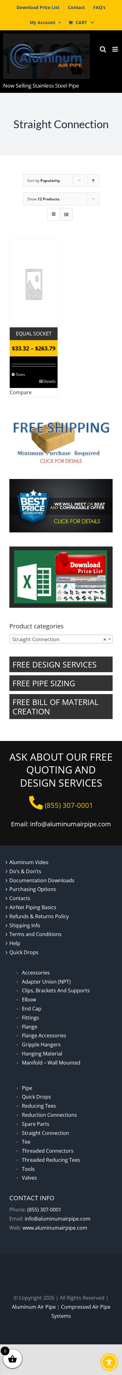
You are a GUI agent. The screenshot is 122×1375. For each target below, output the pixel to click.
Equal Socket (34, 333)
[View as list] (66, 214)
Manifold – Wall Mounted (51, 1062)
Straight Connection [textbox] (59, 639)
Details (49, 381)
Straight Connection (45, 1133)
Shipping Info (24, 925)
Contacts (19, 898)
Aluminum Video (28, 862)
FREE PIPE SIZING (44, 683)
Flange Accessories (44, 1035)
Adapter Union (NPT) (46, 981)
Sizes (20, 374)
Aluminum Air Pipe (34, 1306)
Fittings (30, 1017)
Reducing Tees (39, 1105)
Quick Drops (23, 952)
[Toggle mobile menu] (115, 49)
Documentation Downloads (41, 880)
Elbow (29, 999)
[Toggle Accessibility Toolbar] (109, 1362)
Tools (28, 1169)
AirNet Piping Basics (32, 907)
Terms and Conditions (35, 934)
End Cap (31, 1008)
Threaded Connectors (48, 1150)
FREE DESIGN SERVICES (55, 664)
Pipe (27, 1088)
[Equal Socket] (34, 283)
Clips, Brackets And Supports (56, 990)
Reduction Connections (49, 1114)
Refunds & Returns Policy (39, 916)
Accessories (36, 972)
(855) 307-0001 (44, 1209)
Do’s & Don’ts (25, 871)
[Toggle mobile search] (103, 49)
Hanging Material (42, 1053)
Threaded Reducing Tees (51, 1159)
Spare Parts (35, 1124)
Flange (29, 1026)
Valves (29, 1177)
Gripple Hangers (41, 1044)
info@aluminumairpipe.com (57, 1218)
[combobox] (61, 639)
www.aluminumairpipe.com (55, 1227)
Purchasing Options (32, 889)
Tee (26, 1141)
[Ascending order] (93, 180)
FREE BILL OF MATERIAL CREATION (56, 707)
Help (14, 943)
